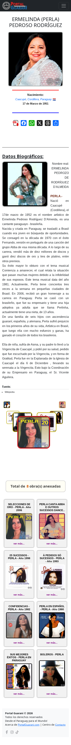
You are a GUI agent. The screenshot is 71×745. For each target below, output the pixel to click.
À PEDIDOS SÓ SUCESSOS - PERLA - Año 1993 (52, 558)
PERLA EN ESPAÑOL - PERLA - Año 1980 (52, 608)
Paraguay (46, 99)
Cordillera (33, 99)
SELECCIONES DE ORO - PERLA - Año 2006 (19, 507)
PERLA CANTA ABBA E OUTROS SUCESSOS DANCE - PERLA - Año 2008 (52, 507)
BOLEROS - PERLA (52, 654)
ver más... (19, 543)
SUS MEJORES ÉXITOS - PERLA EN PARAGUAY (19, 657)
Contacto (60, 724)
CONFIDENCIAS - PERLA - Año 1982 (19, 608)
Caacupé (20, 99)
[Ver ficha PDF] (14, 124)
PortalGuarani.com (29, 724)
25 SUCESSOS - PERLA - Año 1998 (19, 557)
